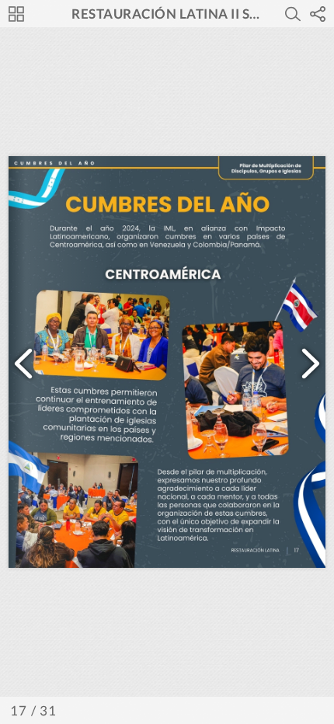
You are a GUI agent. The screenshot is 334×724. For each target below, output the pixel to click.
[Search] (293, 14)
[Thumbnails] (16, 14)
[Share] (318, 14)
